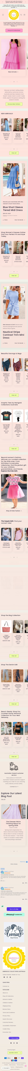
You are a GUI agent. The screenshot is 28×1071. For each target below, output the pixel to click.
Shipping (5, 215)
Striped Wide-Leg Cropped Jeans (6, 685)
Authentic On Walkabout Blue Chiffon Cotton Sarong (6, 376)
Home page (6, 989)
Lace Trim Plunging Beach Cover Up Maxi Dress (6, 739)
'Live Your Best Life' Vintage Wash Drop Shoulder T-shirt (6, 427)
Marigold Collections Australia (13, 1063)
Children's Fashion (8, 1002)
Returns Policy (6, 1009)
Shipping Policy (7, 1006)
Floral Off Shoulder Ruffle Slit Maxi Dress (18, 135)
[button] (3, 14)
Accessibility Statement (9, 1025)
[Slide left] (10, 81)
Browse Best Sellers (14, 104)
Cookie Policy (6, 1029)
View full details (19, 220)
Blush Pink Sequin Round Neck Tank (18, 544)
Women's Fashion (7, 999)
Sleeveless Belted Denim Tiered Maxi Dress (18, 686)
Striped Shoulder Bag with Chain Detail (6, 637)
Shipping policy (19, 1067)
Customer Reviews (8, 1022)
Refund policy (12, 1064)
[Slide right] (17, 81)
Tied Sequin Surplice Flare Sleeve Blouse (6, 544)
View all (14, 153)
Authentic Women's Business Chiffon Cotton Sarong (18, 376)
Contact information (15, 1069)
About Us (5, 993)
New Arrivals (12, 72)
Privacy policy (20, 1064)
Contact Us (13, 786)
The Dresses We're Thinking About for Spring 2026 (13, 823)
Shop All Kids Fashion (13, 511)
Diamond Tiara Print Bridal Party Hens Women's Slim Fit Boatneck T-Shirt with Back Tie (18, 428)
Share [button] (5, 220)
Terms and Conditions (9, 1012)
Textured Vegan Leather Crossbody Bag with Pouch (18, 638)
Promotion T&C (7, 1032)
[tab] (14, 864)
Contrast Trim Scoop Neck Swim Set (18, 738)
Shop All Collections (14, 30)
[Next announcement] (25, 1)
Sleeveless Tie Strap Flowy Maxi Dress (6, 134)
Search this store (7, 1019)
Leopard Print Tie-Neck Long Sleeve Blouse (6, 592)
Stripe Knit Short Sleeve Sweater (18, 592)
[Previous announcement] (2, 1)
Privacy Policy (6, 1015)
